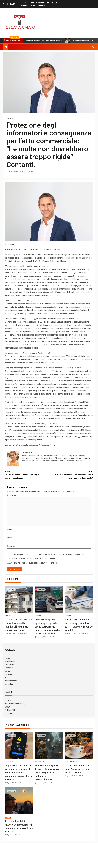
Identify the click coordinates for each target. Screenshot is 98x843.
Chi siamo (25, 2)
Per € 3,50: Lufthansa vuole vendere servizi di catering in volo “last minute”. (73, 474)
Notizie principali (12, 661)
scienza (8, 671)
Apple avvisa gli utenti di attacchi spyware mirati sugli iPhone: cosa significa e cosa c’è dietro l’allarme (18, 772)
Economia (10, 118)
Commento (12, 495)
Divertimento (39, 761)
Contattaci (41, 5)
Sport (7, 677)
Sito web (11, 546)
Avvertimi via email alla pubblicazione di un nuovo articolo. (33, 563)
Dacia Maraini (13, 172)
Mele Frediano (24, 633)
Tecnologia (9, 674)
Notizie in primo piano (72, 761)
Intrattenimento (11, 681)
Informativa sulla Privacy (41, 2)
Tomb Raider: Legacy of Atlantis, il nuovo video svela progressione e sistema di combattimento (47, 772)
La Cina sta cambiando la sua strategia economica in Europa (22, 474)
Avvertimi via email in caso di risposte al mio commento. (32, 558)
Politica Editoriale (28, 5)
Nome (10, 529)
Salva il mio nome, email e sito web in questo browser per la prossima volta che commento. (48, 554)
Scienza (8, 817)
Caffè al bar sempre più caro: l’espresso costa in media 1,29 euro (77, 769)
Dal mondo (9, 664)
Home (7, 658)
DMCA (54, 2)
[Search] (92, 46)
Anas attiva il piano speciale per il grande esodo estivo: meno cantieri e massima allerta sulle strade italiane (48, 626)
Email (10, 538)
